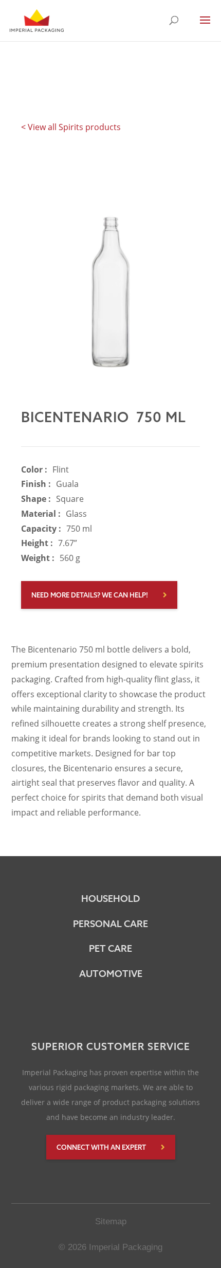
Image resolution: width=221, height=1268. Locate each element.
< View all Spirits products (71, 127)
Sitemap (110, 1221)
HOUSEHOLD (110, 898)
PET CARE (110, 948)
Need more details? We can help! (89, 595)
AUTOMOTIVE (110, 974)
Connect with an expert (101, 1147)
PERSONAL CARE (110, 924)
